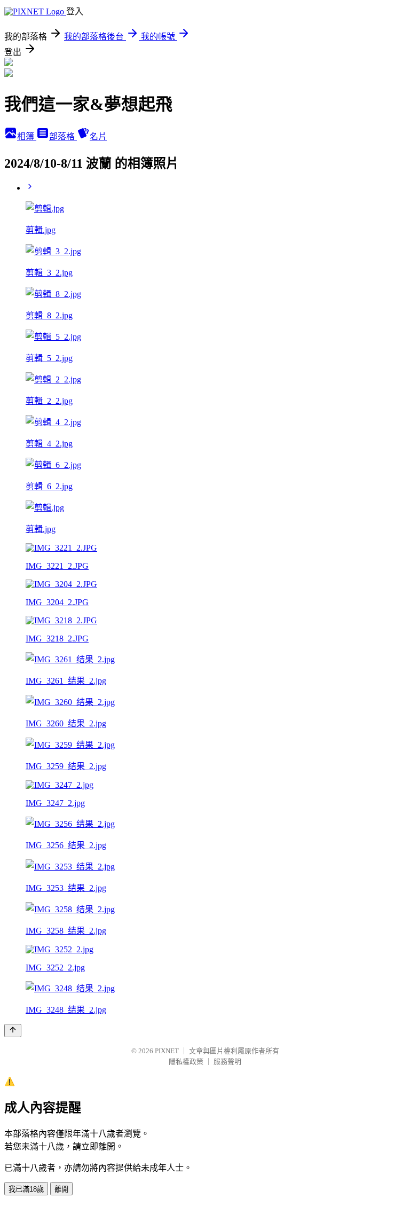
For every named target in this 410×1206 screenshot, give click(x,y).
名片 (98, 136)
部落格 (63, 136)
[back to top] (12, 1030)
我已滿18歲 (26, 1189)
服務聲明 (227, 1062)
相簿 (26, 136)
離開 (61, 1189)
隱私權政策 (186, 1062)
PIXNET (167, 1051)
